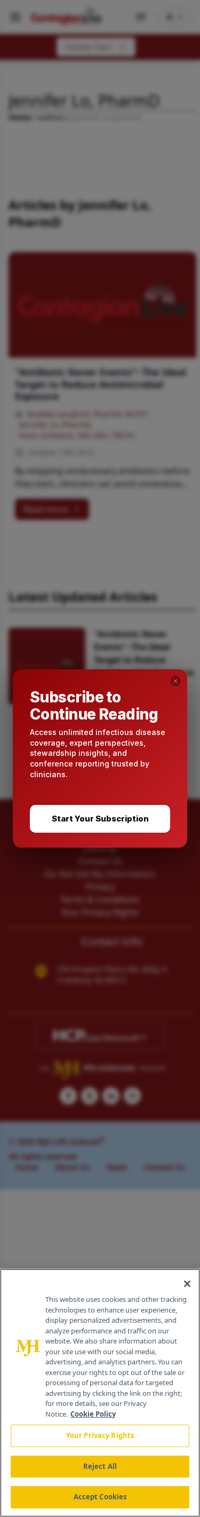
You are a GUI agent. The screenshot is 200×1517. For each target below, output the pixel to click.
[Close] (187, 1283)
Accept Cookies (100, 1497)
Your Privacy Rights (100, 1435)
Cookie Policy (93, 1414)
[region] (100, 1393)
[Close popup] (175, 681)
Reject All (100, 1466)
